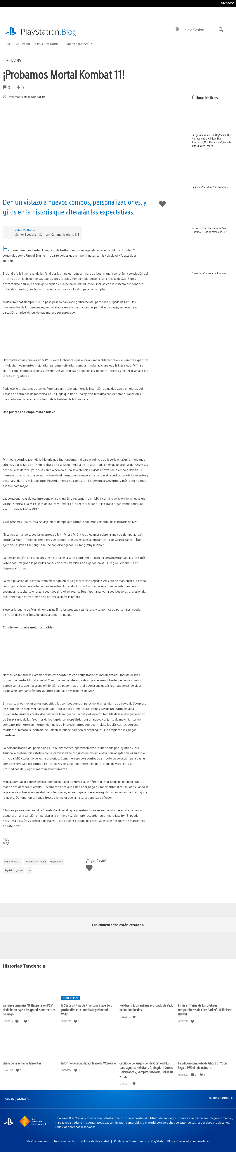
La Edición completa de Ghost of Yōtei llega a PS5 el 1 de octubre (202, 1065)
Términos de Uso (64, 1141)
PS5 (8, 44)
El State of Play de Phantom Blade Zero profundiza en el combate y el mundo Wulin (86, 1009)
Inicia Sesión (193, 29)
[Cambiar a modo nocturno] (177, 29)
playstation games (13, 870)
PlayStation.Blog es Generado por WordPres (180, 1141)
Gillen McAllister (25, 230)
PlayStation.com (37, 1141)
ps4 (29, 870)
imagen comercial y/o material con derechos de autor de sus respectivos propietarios (172, 1122)
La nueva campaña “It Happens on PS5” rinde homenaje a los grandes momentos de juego (29, 1009)
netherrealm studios (35, 861)
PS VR (26, 44)
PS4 (16, 44)
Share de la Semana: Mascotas (22, 1063)
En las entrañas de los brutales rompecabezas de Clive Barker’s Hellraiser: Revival (205, 1009)
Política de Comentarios (130, 1141)
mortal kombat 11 (12, 861)
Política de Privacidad (95, 1141)
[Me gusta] (26, 1021)
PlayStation (49, 31)
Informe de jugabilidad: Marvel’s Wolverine (88, 1063)
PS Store (52, 44)
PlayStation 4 (56, 861)
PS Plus (38, 44)
